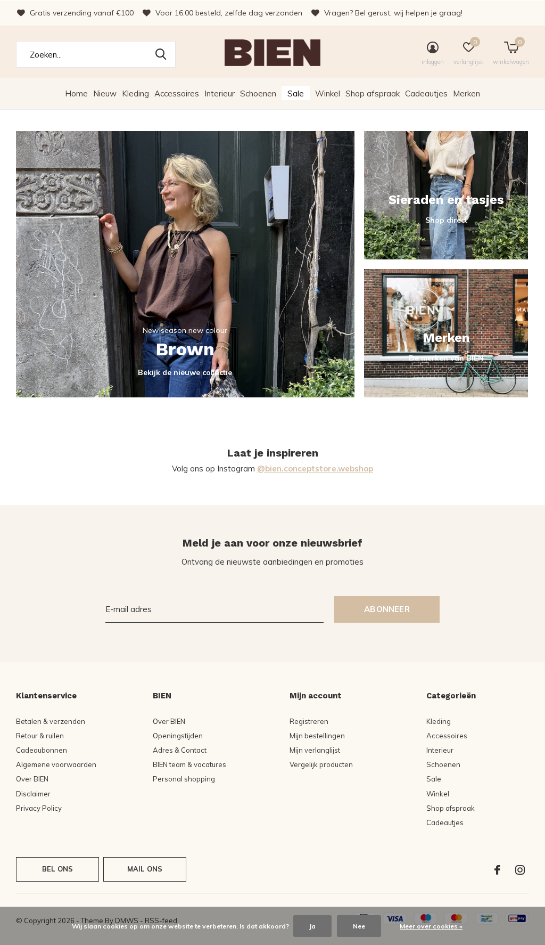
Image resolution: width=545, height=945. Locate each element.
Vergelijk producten (321, 764)
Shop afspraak (372, 93)
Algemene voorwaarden (56, 764)
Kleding (135, 93)
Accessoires (176, 93)
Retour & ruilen (40, 735)
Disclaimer (33, 793)
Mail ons (144, 869)
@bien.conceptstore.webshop (315, 468)
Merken (466, 93)
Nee (359, 926)
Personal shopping (184, 779)
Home (76, 93)
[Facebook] (497, 870)
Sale (295, 93)
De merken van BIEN (446, 358)
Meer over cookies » (431, 926)
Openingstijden (178, 735)
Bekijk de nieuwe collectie (185, 372)
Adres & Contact (180, 750)
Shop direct (446, 220)
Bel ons (57, 869)
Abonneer (387, 609)
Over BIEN (32, 779)
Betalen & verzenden (50, 721)
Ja (312, 926)
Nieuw (105, 93)
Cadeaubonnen (41, 750)
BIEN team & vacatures (189, 764)
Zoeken (161, 54)
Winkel (327, 93)
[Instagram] (520, 870)
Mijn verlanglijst (315, 750)
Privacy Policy (39, 808)
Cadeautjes (426, 93)
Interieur (219, 93)
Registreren (309, 721)
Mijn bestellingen (317, 735)
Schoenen (258, 93)
